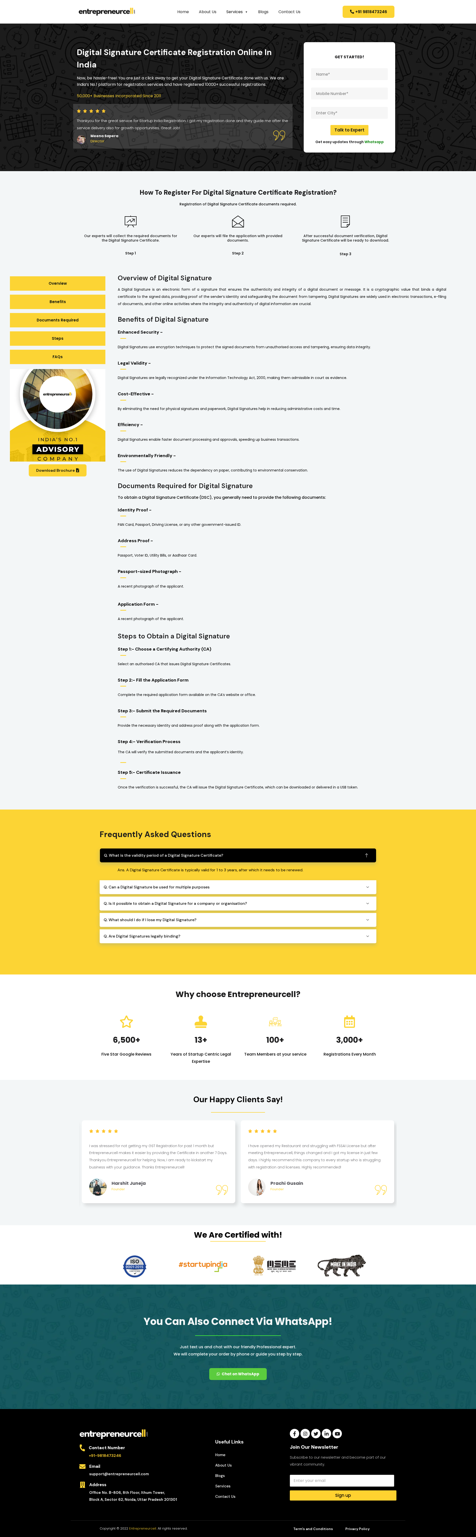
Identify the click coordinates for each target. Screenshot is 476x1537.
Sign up (343, 1495)
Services (234, 12)
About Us (207, 12)
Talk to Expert (349, 130)
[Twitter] (316, 1433)
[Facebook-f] (294, 1433)
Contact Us (289, 12)
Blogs (263, 12)
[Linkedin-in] (326, 1433)
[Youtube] (337, 1433)
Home (183, 12)
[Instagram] (305, 1433)
